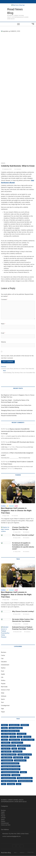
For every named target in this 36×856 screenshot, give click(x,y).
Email (3, 333)
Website (3, 342)
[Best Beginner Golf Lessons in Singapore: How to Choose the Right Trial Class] (18, 491)
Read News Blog (15, 11)
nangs (14, 748)
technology (11, 784)
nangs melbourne (6, 757)
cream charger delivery (15, 728)
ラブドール (4, 429)
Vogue (3, 711)
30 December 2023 (17, 631)
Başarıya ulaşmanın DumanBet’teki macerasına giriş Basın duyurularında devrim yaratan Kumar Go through (17, 431)
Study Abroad (5, 775)
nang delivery (5, 742)
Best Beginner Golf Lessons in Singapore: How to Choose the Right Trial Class (16, 510)
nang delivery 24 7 (17, 742)
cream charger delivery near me (10, 731)
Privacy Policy (31, 852)
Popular (11, 505)
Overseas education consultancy (10, 766)
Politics (3, 680)
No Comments (17, 169)
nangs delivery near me (24, 754)
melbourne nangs (14, 740)
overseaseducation (7, 760)
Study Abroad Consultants (9, 781)
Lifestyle (4, 740)
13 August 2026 (5, 515)
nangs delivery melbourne (8, 754)
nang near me (5, 748)
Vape (2, 708)
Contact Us (22, 852)
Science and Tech (5, 825)
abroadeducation (14, 725)
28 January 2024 (16, 537)
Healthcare (27, 737)
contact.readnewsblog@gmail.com (11, 836)
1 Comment (25, 623)
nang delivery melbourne (8, 745)
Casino (3, 655)
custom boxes (21, 734)
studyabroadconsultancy (8, 778)
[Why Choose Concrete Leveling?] (5, 537)
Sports (3, 699)
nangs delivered (6, 751)
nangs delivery (17, 751)
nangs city (21, 748)
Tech (2, 702)
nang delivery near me (23, 745)
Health (3, 162)
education (4, 737)
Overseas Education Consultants (10, 769)
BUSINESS (25, 725)
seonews (23, 772)
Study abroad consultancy (24, 778)
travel (18, 784)
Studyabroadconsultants (25, 781)
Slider (16, 505)
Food (2, 671)
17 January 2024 (16, 623)
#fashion (4, 725)
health (19, 737)
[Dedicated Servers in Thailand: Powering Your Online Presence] (5, 632)
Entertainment (5, 664)
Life (7, 505)
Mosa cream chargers (27, 740)
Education (4, 661)
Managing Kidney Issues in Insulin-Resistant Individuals (17, 410)
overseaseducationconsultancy (10, 763)
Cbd (2, 658)
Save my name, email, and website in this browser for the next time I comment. (17, 357)
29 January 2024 (16, 532)
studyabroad (16, 775)
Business (3, 505)
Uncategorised (5, 705)
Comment (4, 299)
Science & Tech (5, 690)
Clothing (4, 728)
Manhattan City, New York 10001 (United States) (15, 833)
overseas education (20, 760)
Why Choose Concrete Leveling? (23, 535)
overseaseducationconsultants (10, 772)
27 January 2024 (16, 551)
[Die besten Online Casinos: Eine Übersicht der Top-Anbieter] (5, 621)
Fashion (3, 668)
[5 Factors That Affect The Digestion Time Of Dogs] (5, 529)
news (26, 757)
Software (3, 696)
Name (3, 323)
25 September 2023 (7, 169)
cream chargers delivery (8, 734)
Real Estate (4, 686)
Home (15, 852)
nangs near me (18, 757)
